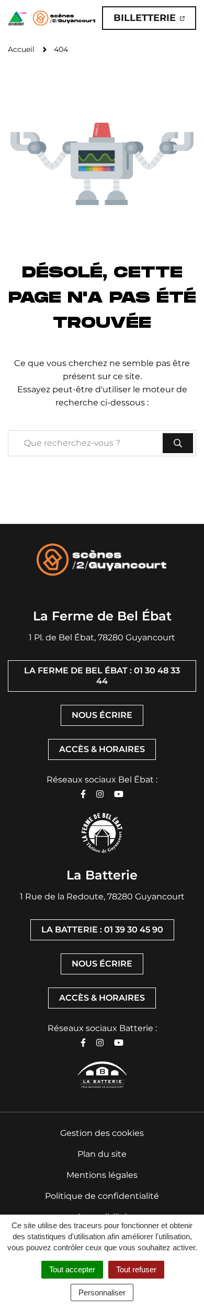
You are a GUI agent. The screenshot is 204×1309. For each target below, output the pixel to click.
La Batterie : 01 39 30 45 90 (102, 930)
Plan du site (102, 1154)
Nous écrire (102, 715)
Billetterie (155, 20)
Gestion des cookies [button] (102, 1133)
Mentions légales (102, 1175)
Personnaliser (102, 1292)
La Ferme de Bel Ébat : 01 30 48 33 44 (102, 676)
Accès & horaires (102, 749)
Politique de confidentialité (102, 1196)
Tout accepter (72, 1269)
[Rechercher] (178, 443)
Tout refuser (136, 1269)
